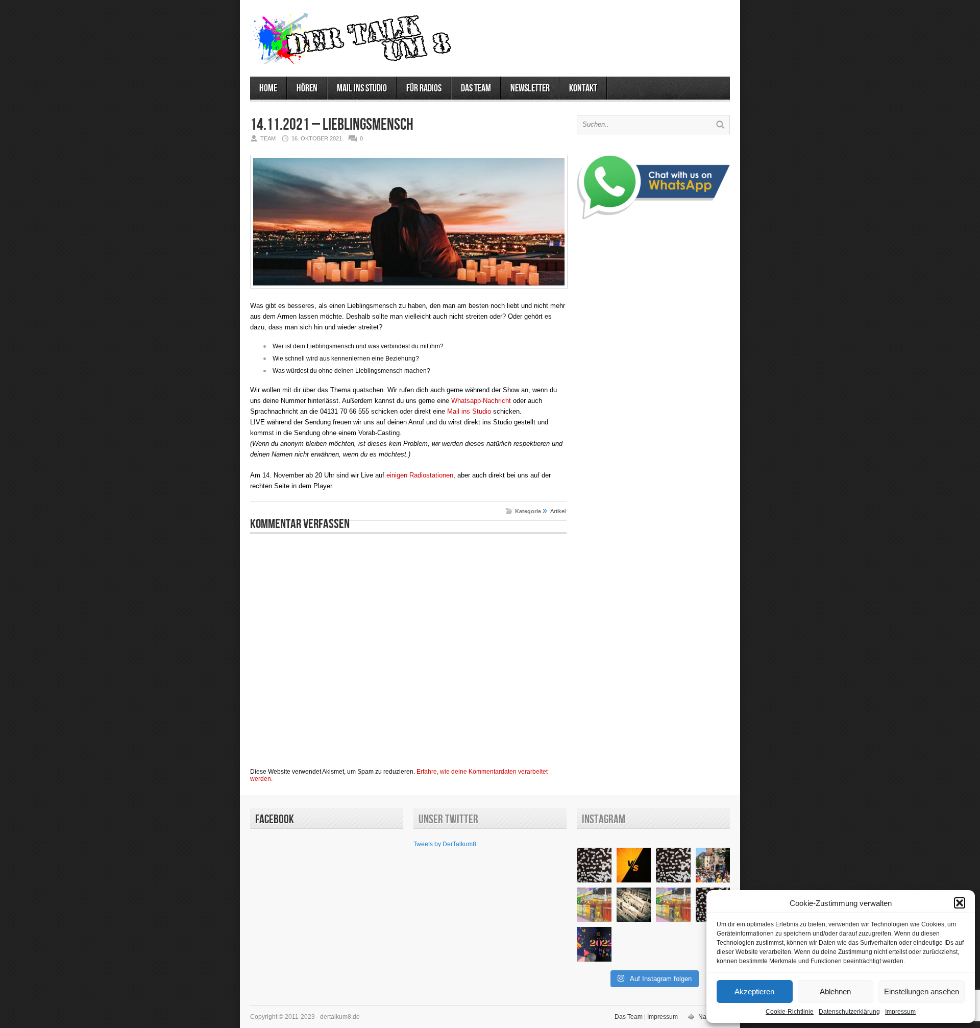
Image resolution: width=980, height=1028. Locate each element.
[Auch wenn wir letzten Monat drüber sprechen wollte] (594, 905)
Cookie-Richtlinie (790, 1011)
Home (268, 88)
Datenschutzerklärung (849, 1011)
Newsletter (530, 88)
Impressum (900, 1011)
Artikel (558, 511)
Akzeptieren (754, 991)
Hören (307, 88)
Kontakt (583, 88)
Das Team (476, 88)
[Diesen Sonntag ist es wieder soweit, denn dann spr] (673, 905)
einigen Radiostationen (419, 475)
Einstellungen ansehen (921, 991)
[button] (959, 903)
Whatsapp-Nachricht (481, 400)
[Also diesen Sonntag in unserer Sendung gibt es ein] (634, 865)
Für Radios (424, 88)
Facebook (274, 819)
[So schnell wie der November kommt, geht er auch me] (594, 865)
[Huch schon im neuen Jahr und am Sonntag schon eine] (594, 944)
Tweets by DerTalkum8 (444, 844)
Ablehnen (835, 991)
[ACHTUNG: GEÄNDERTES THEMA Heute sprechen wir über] (634, 905)
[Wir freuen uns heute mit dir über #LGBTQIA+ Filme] (713, 865)
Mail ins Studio (362, 88)
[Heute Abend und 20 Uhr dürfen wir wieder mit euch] (673, 865)
